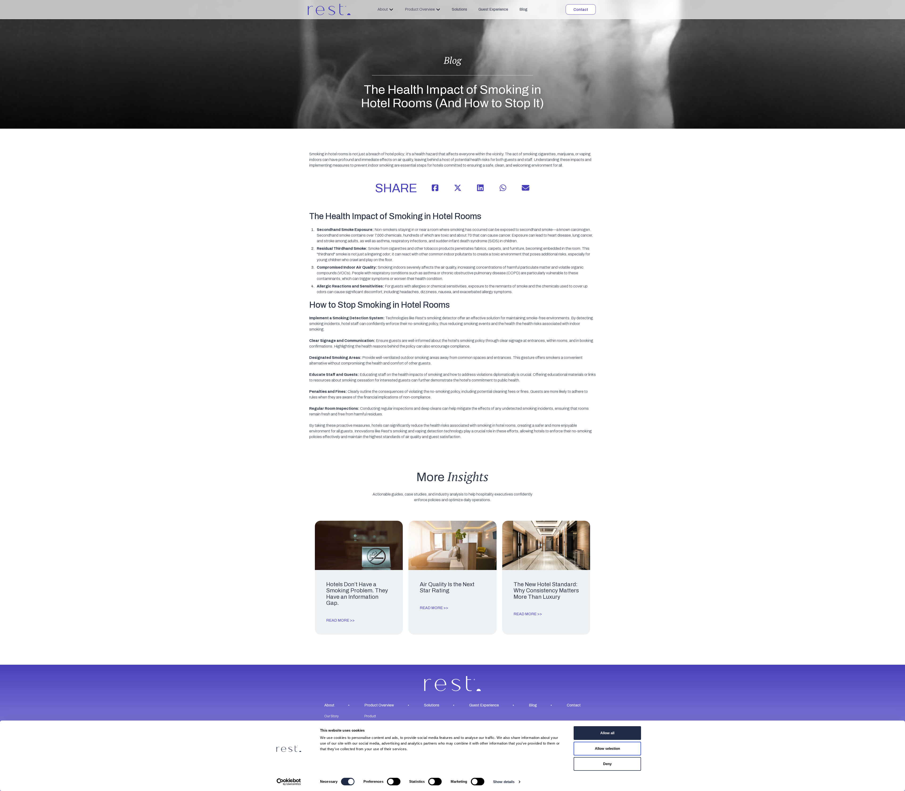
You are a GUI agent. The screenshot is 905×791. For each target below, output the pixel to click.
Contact (580, 10)
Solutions (459, 9)
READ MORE (337, 620)
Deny (607, 764)
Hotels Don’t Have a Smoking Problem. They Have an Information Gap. (357, 593)
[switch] (393, 781)
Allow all (607, 733)
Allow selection (607, 748)
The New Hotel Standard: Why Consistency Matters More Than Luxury (546, 590)
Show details (503, 782)
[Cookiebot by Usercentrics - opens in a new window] (288, 781)
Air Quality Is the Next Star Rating (447, 587)
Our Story (331, 716)
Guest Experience (493, 9)
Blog (523, 9)
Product (370, 716)
